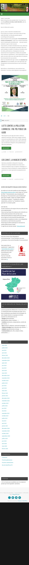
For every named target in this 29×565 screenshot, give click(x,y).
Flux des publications (7, 460)
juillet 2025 (5, 348)
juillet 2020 (5, 438)
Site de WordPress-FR (7, 465)
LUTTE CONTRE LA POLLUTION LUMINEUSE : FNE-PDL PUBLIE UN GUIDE (14, 129)
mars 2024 (4, 373)
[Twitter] (25, 1)
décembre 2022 (6, 398)
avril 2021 (4, 423)
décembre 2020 (6, 428)
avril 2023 (4, 388)
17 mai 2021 (11, 152)
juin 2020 (4, 441)
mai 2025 (4, 350)
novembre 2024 (6, 360)
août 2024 (4, 363)
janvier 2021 (5, 426)
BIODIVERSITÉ (19, 152)
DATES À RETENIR (19, 179)
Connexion (4, 457)
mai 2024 (4, 368)
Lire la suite (6, 148)
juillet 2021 (5, 418)
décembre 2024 (6, 358)
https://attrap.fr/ (21, 226)
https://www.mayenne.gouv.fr (8, 192)
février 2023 (5, 393)
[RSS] (27, 1)
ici (7, 259)
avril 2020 (4, 443)
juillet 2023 (5, 383)
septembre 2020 (6, 436)
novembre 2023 (6, 378)
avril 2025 (4, 353)
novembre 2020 (6, 431)
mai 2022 (4, 411)
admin (4, 152)
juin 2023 (4, 385)
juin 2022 (4, 408)
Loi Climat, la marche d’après (14, 160)
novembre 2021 (6, 413)
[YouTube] (23, 1)
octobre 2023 (5, 380)
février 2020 (5, 448)
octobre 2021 (5, 416)
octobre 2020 (5, 433)
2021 (5, 116)
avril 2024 (4, 370)
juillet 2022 (5, 405)
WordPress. (25, 500)
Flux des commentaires (7, 462)
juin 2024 (4, 365)
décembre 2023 (6, 375)
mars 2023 (4, 390)
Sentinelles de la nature (7, 249)
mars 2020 (4, 446)
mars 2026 (4, 345)
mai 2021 (4, 421)
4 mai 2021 (11, 179)
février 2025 (5, 355)
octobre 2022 (5, 403)
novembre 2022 (6, 400)
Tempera (20, 500)
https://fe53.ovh (15, 494)
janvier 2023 (5, 395)
